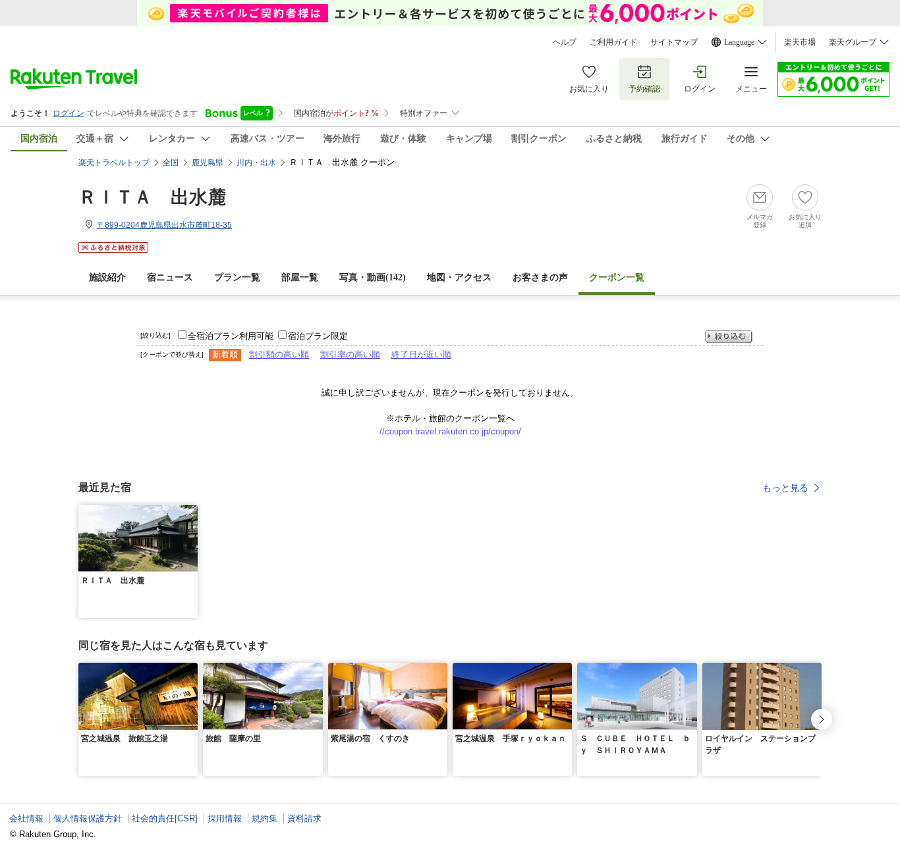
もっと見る (785, 487)
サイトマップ (674, 42)
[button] (190, 513)
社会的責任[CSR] (165, 818)
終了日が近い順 (421, 354)
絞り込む (728, 336)
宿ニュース (170, 277)
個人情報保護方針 (87, 818)
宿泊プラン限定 (318, 336)
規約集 (264, 818)
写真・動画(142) (372, 277)
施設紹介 (107, 277)
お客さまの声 (540, 277)
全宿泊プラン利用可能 (230, 336)
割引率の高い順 (350, 354)
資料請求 (304, 818)
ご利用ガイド (613, 42)
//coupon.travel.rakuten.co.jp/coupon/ (450, 431)
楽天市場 (800, 42)
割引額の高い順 (279, 354)
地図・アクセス (459, 277)
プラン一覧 (237, 277)
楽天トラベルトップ (114, 162)
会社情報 (26, 818)
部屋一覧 (299, 277)
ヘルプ (565, 42)
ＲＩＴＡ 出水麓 (152, 197)
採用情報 (225, 818)
